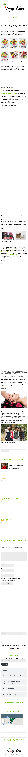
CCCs (14, 93)
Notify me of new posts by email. (9, 580)
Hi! (19, 740)
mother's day (19, 449)
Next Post (20, 459)
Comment (3, 550)
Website (2, 573)
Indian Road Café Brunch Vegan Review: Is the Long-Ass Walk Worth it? (14, 541)
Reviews (6, 739)
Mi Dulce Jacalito (6, 519)
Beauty (10, 740)
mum (25, 449)
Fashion (22, 739)
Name (2, 563)
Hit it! (5, 664)
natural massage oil (10, 414)
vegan (7, 450)
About (15, 740)
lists (10, 449)
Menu (14, 17)
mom (13, 449)
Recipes (12, 739)
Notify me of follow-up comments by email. (11, 578)
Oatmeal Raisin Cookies (6, 93)
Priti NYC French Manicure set (15, 254)
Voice (17, 739)
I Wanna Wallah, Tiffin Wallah (9, 498)
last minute (4, 449)
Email (2, 568)
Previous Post (7, 459)
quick (2, 450)
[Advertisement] (12, 608)
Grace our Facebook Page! (14, 702)
